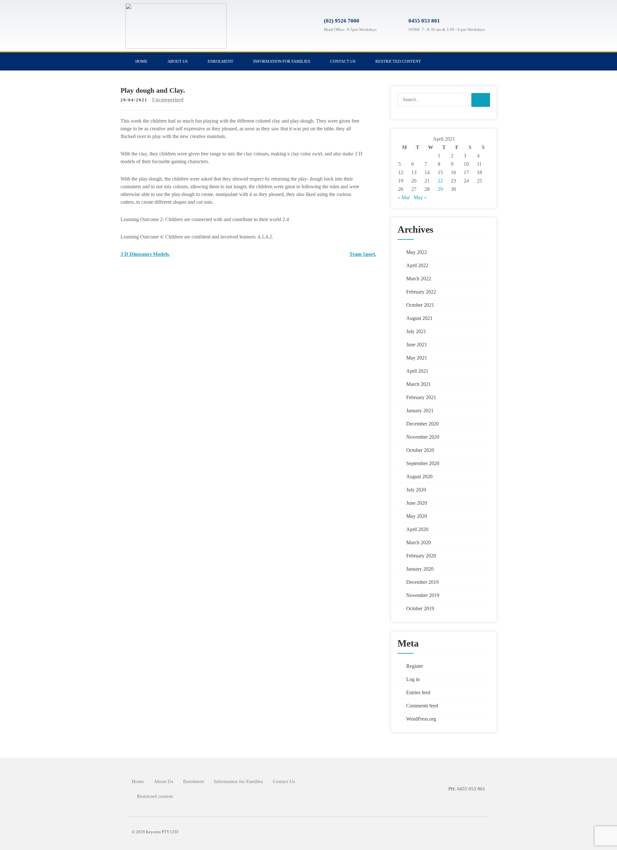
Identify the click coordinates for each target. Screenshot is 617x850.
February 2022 (421, 291)
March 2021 (418, 384)
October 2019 (420, 608)
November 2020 (422, 437)
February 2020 (421, 555)
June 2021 (416, 344)
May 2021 (416, 357)
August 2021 (419, 318)
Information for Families (281, 61)
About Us (177, 61)
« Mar (404, 197)
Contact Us (342, 61)
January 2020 (420, 569)
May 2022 (416, 252)
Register (414, 666)
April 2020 (417, 529)
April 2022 (417, 265)
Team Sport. (362, 254)
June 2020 (416, 503)
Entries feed (418, 692)
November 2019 (422, 595)
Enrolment (220, 61)
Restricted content (398, 61)
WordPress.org (421, 719)
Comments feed (422, 705)
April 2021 (417, 371)
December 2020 (422, 423)
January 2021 (420, 410)
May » (420, 197)
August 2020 (419, 476)
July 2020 (416, 489)
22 (440, 180)
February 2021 (421, 397)
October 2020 (420, 450)
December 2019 (422, 582)
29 (440, 189)
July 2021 (416, 331)
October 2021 (420, 305)
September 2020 (422, 463)
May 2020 (416, 516)
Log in (413, 679)
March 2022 (418, 278)
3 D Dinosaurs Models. (145, 254)
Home (141, 61)
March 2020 (418, 542)
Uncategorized (167, 99)
